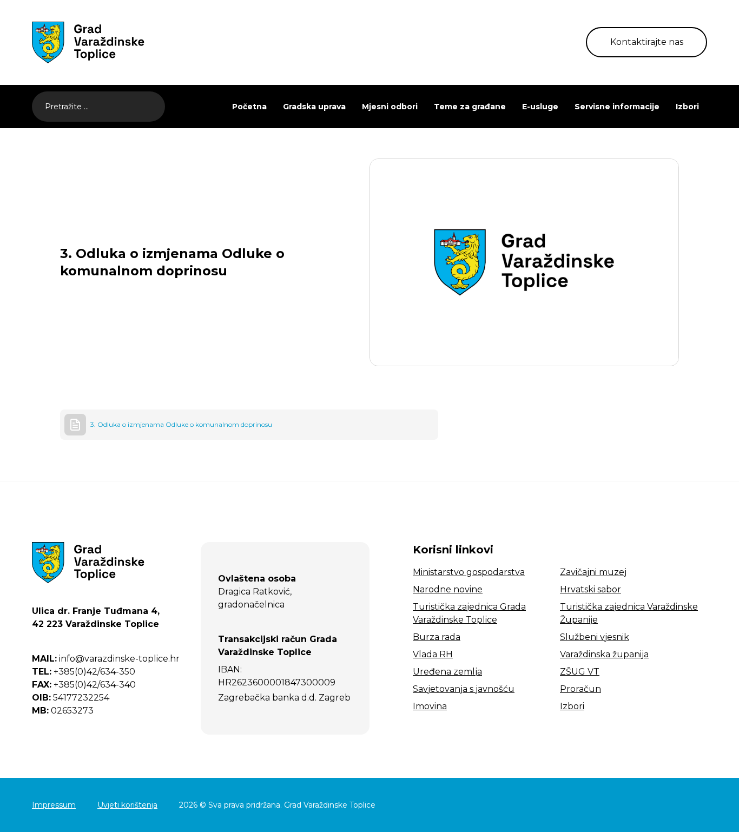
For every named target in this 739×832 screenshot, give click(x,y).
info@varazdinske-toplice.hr (106, 658)
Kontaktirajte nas (646, 42)
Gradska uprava (314, 106)
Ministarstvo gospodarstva (469, 572)
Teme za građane (470, 106)
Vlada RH (433, 654)
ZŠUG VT (579, 671)
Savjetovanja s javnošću (463, 689)
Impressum (54, 805)
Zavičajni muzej (593, 572)
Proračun (580, 689)
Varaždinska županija (604, 654)
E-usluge (540, 106)
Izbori (687, 106)
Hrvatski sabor (590, 589)
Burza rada (436, 637)
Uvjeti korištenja (127, 805)
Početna (249, 106)
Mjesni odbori (390, 106)
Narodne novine (448, 589)
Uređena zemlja (447, 671)
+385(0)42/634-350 (83, 671)
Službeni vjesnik (594, 637)
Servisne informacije (617, 106)
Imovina (430, 706)
